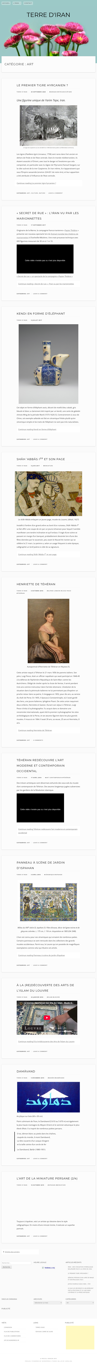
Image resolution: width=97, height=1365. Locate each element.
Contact (28, 3)
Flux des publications (12, 1331)
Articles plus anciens (12, 1252)
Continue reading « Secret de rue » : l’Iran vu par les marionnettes (46, 284)
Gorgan (53, 92)
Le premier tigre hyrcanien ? (42, 85)
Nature (42, 193)
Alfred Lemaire (54, 591)
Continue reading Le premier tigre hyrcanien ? (36, 183)
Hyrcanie (62, 92)
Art (28, 193)
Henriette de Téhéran (36, 584)
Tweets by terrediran (9, 1299)
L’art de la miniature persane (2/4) (47, 1178)
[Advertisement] (80, 1337)
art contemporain (54, 777)
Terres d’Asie (40, 1327)
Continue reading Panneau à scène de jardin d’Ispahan (41, 955)
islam (50, 997)
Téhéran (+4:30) (49, 1268)
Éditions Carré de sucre (44, 1331)
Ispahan (59, 874)
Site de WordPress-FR (11, 1340)
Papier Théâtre (71, 230)
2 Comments (38, 740)
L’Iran (16, 3)
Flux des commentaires (12, 1336)
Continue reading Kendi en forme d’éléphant (37, 429)
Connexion (8, 1327)
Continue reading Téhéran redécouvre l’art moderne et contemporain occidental (47, 831)
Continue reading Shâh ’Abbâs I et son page (37, 554)
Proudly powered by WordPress (38, 1361)
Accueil (6, 3)
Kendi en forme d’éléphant (41, 313)
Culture (34, 193)
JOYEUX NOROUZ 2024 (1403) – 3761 (79, 1284)
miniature (48, 466)
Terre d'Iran (22, 92)
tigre (69, 92)
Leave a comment (55, 193)
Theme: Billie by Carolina (62, 1361)
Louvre (57, 997)
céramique (49, 874)
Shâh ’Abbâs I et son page (41, 459)
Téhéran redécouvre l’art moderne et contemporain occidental (41, 765)
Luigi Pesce (66, 591)
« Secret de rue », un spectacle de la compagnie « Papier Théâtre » (45, 276)
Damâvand (26, 1071)
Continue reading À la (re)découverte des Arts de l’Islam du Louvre (46, 1041)
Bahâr (51, 1078)
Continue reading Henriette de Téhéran (35, 730)
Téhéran (21, 593)
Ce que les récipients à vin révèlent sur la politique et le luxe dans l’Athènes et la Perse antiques (80, 1290)
